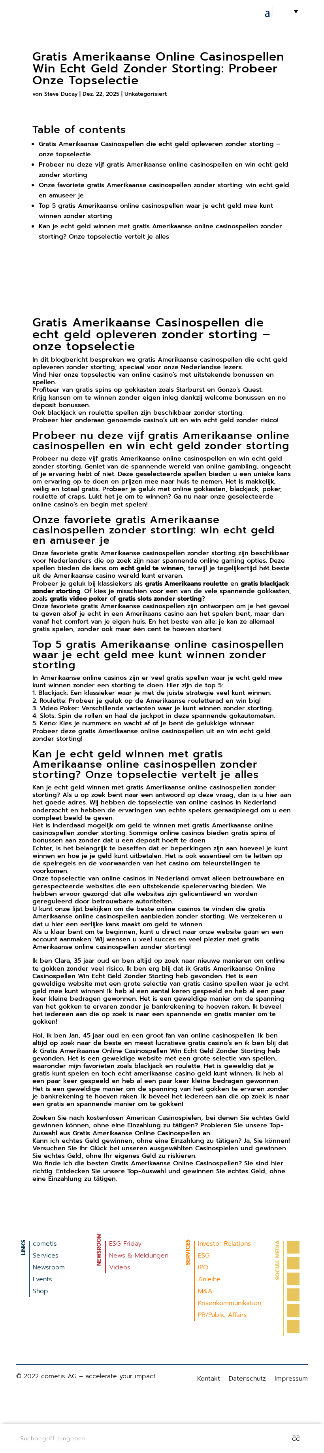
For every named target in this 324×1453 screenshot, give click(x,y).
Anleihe (209, 1280)
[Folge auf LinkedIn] (293, 1294)
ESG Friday (125, 1244)
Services (45, 1256)
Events (42, 1280)
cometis (45, 1244)
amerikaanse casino (164, 1073)
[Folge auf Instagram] (293, 1279)
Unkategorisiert (145, 94)
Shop (40, 1292)
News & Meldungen (138, 1256)
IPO (203, 1268)
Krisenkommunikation (229, 1304)
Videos (119, 1268)
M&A (205, 1292)
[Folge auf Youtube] (293, 1310)
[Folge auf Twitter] (293, 1263)
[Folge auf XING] (293, 1326)
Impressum (291, 1379)
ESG (204, 1256)
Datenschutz (247, 1379)
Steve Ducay (60, 94)
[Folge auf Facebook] (293, 1247)
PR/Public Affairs (222, 1316)
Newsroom (49, 1268)
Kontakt (208, 1379)
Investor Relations (224, 1244)
